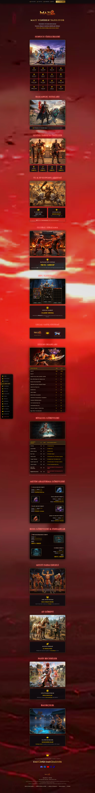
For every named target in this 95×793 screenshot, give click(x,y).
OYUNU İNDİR (61, 1)
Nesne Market (62, 786)
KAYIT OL (40, 1)
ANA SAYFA (33, 1)
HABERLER (47, 1)
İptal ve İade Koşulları (29, 786)
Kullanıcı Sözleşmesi (52, 786)
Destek (68, 786)
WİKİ (53, 1)
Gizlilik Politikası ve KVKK (41, 786)
